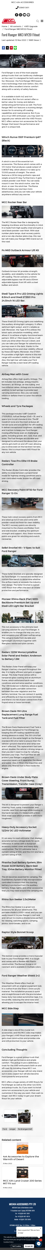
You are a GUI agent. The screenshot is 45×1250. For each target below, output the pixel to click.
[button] (36, 21)
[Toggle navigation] (42, 21)
